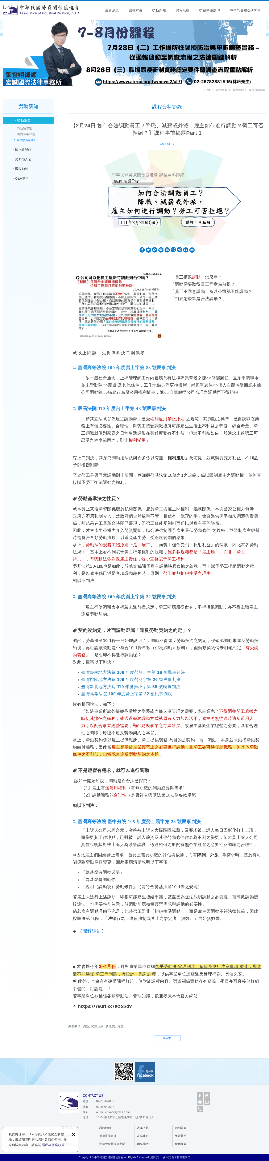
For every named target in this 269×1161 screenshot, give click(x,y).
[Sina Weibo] (179, 250)
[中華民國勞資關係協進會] (41, 10)
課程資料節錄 (26, 140)
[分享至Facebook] (142, 250)
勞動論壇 (23, 120)
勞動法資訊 (24, 128)
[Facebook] (200, 1095)
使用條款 (180, 1143)
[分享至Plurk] (154, 250)
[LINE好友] (200, 1102)
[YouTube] (207, 1095)
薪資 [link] (112, 385)
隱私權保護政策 (53, 1145)
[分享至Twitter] (148, 250)
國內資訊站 (23, 149)
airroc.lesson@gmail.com (113, 1112)
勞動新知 (159, 10)
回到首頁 (180, 1127)
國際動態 (21, 169)
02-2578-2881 (105, 1101)
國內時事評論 (26, 134)
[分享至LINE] (161, 250)
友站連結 (143, 1135)
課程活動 (183, 10)
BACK (167, 1038)
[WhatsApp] (173, 250)
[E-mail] (207, 1102)
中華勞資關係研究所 (245, 10)
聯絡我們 (143, 1143)
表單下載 (143, 1127)
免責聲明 (180, 1135)
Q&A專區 (22, 178)
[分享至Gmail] (192, 250)
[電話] (200, 1109)
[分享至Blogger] (185, 250)
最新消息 (112, 10)
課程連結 (92, 931)
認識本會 (135, 10)
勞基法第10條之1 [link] (166, 475)
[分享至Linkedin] (167, 250)
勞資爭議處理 (209, 10)
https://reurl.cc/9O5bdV (105, 1006)
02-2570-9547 (105, 1106)
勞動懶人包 (23, 159)
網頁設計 (155, 1157)
